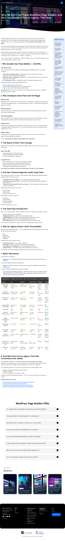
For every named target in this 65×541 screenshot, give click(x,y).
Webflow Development (31, 512)
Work (16, 508)
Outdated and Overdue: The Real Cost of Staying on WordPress (18, 385)
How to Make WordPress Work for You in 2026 (59, 49)
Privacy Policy (4, 518)
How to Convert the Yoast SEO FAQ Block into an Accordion (59, 108)
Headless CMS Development (30, 510)
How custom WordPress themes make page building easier (59, 125)
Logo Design (41, 513)
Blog (3, 11)
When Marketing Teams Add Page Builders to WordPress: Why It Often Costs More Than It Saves (58, 55)
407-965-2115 (4, 513)
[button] (62, 3)
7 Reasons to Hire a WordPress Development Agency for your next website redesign (59, 114)
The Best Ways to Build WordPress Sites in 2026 (58, 79)
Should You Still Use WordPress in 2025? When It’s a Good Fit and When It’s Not (59, 73)
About (53, 508)
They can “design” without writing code (12, 85)
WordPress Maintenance (31, 516)
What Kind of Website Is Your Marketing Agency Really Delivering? (18, 386)
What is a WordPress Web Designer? (58, 102)
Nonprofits (17, 512)
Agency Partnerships (31, 523)
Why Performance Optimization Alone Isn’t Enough (15, 383)
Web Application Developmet (30, 521)
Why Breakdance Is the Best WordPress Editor (59, 68)
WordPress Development (31, 515)
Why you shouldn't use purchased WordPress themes (58, 120)
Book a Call (56, 514)
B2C (15, 511)
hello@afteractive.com (6, 514)
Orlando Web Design (43, 510)
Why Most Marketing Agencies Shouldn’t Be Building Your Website (18, 382)
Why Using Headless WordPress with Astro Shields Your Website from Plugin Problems (59, 91)
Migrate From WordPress (31, 513)
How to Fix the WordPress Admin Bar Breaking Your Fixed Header (58, 44)
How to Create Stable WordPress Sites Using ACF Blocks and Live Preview (58, 62)
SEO (40, 512)
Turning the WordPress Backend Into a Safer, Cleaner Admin (59, 84)
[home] (8, 2)
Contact (53, 511)
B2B (15, 509)
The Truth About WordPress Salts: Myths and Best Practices (58, 97)
